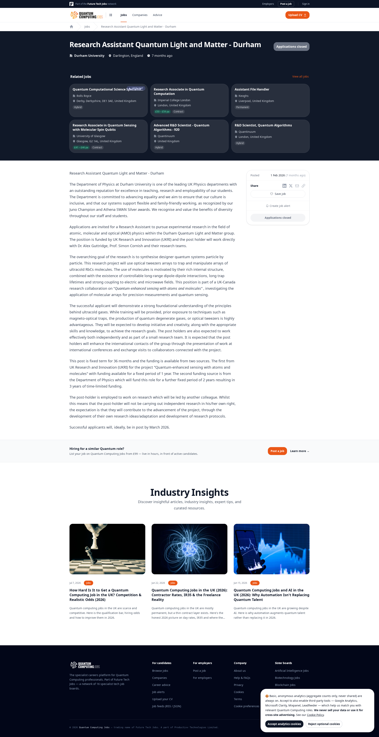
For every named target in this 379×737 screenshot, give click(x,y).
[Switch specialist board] (111, 15)
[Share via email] (297, 186)
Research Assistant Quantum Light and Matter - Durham (138, 26)
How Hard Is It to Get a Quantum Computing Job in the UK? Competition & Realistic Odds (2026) (105, 595)
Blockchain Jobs (285, 685)
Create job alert (279, 206)
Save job (280, 194)
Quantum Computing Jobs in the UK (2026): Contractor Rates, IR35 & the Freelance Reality (189, 595)
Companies (139, 15)
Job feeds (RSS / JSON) (166, 706)
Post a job (286, 4)
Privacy (238, 685)
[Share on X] (291, 186)
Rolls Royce (84, 96)
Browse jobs (160, 671)
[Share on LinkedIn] (284, 186)
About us (240, 671)
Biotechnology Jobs (287, 678)
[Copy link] (303, 186)
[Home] (71, 27)
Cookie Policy (315, 715)
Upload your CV (162, 699)
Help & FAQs (242, 678)
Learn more (300, 451)
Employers (268, 4)
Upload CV (295, 15)
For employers (202, 678)
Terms (238, 699)
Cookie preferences (246, 706)
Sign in (306, 4)
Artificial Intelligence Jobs (292, 671)
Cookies (239, 692)
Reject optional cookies (324, 724)
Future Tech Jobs (97, 4)
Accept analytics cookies (284, 724)
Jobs (124, 15)
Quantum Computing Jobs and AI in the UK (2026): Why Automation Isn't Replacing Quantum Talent (271, 595)
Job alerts (158, 692)
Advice (157, 15)
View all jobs (300, 76)
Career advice (161, 685)
